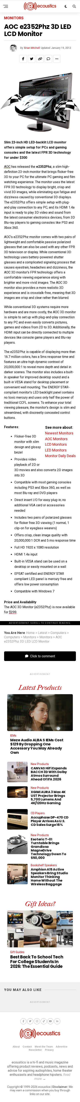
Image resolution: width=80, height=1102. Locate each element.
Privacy (49, 1050)
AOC (7, 167)
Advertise (61, 1046)
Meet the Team (44, 1046)
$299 (12, 612)
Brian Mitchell (32, 47)
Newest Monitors (59, 433)
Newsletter (35, 1050)
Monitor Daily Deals (60, 456)
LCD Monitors (56, 444)
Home (30, 633)
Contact (27, 1046)
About (16, 1046)
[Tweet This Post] (31, 58)
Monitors (29, 637)
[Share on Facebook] (23, 58)
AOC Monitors (56, 439)
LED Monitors (56, 450)
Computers (58, 633)
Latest (42, 633)
